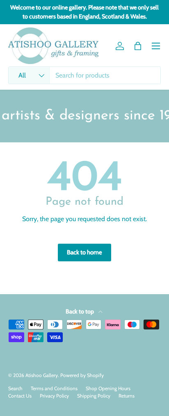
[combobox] (84, 75)
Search (15, 388)
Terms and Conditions (54, 388)
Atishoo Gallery (41, 375)
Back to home (84, 252)
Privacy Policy (54, 396)
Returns (127, 396)
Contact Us (20, 396)
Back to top (80, 311)
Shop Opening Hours (108, 388)
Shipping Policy (93, 396)
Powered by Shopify (82, 375)
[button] (138, 46)
